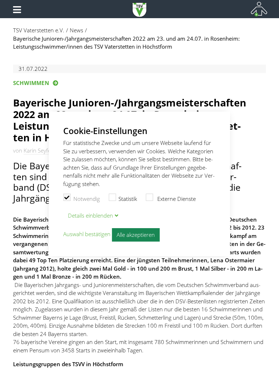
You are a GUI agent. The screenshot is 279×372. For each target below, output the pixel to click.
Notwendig (86, 198)
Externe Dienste (176, 198)
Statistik (127, 198)
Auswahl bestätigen (86, 234)
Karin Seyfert (39, 150)
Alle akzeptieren (136, 234)
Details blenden (90, 215)
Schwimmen (31, 82)
